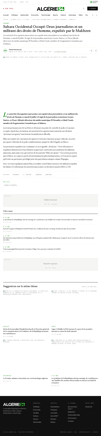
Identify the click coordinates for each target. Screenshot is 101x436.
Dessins (53, 419)
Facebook (16, 174)
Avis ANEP (54, 416)
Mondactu (72, 19)
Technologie (45, 15)
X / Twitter (27, 174)
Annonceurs (72, 418)
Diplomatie (25, 15)
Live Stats (53, 413)
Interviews (72, 15)
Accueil (6, 15)
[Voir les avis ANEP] (94, 2)
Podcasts (53, 410)
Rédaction (71, 412)
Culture (63, 15)
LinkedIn (39, 174)
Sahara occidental (60, 19)
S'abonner (92, 8)
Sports (55, 15)
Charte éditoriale (74, 415)
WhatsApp (49, 174)
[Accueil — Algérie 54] (50, 8)
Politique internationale (42, 19)
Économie (34, 15)
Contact (71, 421)
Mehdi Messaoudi (15, 50)
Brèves (52, 422)
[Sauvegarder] (96, 51)
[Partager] (91, 51)
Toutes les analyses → (90, 286)
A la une (26, 19)
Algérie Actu (15, 19)
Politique (14, 15)
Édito (81, 15)
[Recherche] (84, 8)
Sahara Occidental (10, 185)
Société (36, 413)
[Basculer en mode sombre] (93, 15)
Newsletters (54, 407)
